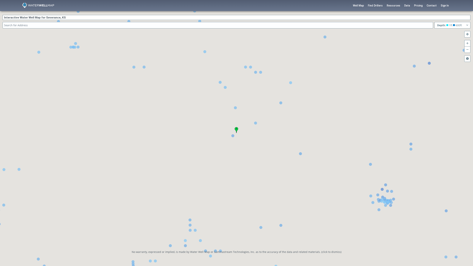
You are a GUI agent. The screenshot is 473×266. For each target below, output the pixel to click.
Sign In (445, 5)
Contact (432, 5)
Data (407, 5)
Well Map (358, 5)
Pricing (418, 5)
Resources (393, 5)
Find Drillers (375, 5)
